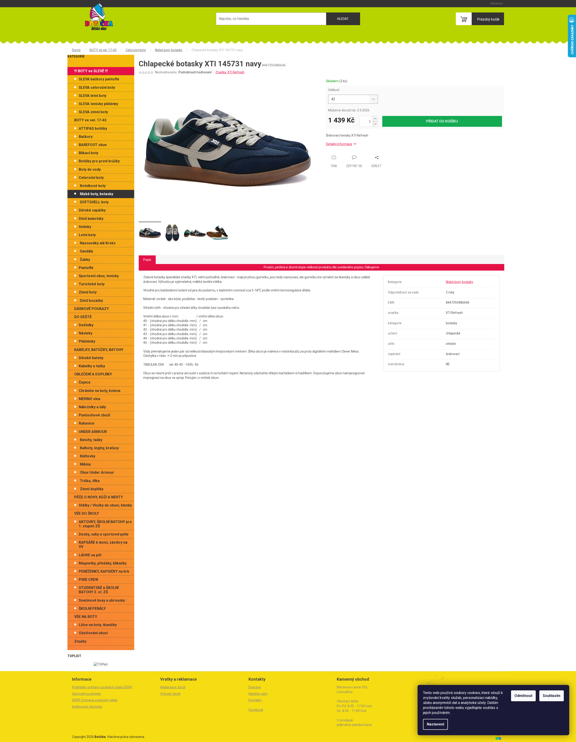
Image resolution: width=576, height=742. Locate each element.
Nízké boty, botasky (96, 194)
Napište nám (258, 694)
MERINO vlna (89, 399)
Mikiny (85, 464)
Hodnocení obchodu (87, 707)
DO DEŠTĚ (83, 317)
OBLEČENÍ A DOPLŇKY (93, 374)
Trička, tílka (90, 481)
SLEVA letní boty (92, 96)
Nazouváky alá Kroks (98, 243)
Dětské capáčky (92, 210)
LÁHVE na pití (90, 555)
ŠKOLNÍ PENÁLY (92, 608)
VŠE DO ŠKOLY (86, 513)
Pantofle (86, 268)
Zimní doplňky (91, 489)
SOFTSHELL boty (94, 202)
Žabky (85, 259)
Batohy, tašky (91, 440)
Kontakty (255, 700)
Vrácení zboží (170, 694)
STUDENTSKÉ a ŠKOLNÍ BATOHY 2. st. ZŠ (99, 590)
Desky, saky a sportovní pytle (104, 534)
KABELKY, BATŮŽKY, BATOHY (98, 350)
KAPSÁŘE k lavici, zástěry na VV (103, 544)
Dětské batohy (91, 358)
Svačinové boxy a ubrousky (102, 600)
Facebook (256, 710)
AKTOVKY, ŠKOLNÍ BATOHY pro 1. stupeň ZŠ (105, 524)
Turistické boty (92, 284)
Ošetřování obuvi (93, 633)
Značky (80, 641)
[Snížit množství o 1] (375, 124)
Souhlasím (551, 696)
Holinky (85, 227)
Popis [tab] (147, 260)
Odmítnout (523, 696)
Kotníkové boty (93, 186)
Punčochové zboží (94, 415)
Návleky (85, 333)
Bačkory (86, 136)
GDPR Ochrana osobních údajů (94, 700)
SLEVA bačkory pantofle (99, 79)
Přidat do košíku (442, 121)
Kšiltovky (87, 456)
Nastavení (435, 724)
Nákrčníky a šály (92, 407)
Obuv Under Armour (97, 472)
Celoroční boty (91, 177)
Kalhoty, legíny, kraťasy (99, 448)
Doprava (255, 687)
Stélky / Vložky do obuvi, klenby (105, 505)
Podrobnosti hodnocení (195, 72)
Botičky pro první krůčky (99, 161)
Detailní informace (339, 144)
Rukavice (86, 423)
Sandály (86, 251)
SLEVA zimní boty (93, 112)
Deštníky (86, 325)
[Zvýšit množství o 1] (375, 118)
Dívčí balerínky (91, 218)
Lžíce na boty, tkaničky (98, 625)
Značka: (229, 72)
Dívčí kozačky (91, 300)
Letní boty (87, 235)
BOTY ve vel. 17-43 (90, 120)
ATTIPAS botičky (93, 128)
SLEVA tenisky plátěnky (98, 104)
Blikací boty (88, 153)
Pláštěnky (87, 341)
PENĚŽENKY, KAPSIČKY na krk (104, 571)
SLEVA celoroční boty (97, 87)
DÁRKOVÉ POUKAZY (91, 309)
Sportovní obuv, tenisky (99, 276)
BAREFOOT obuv (93, 145)
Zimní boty (88, 292)
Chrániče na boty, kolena (99, 391)
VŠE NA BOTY (85, 617)
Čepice (85, 382)
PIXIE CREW (88, 579)
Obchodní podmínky (86, 694)
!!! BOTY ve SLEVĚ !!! (91, 71)
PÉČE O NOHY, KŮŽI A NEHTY (98, 497)
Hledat (343, 19)
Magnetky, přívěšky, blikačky (103, 563)
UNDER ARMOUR (93, 432)
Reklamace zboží (172, 687)
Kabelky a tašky (92, 366)
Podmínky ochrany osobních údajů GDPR (102, 687)
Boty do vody (90, 169)
